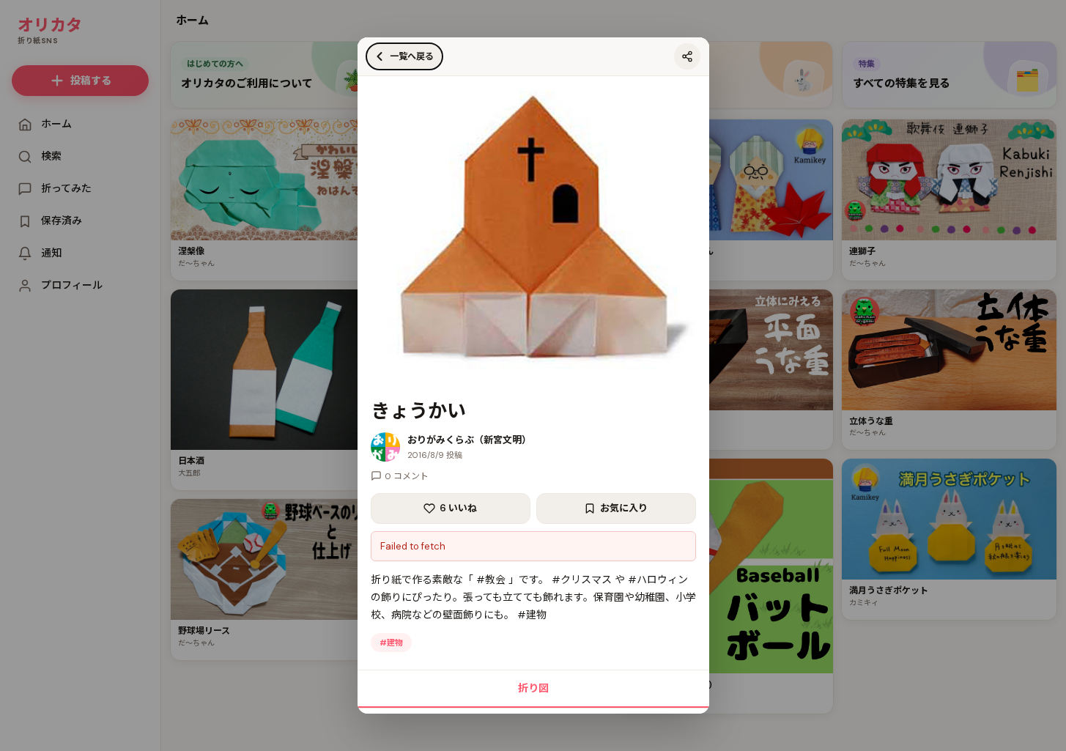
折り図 (533, 688)
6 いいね (458, 508)
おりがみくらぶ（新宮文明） (469, 440)
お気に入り (624, 508)
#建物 (391, 642)
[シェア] (687, 56)
